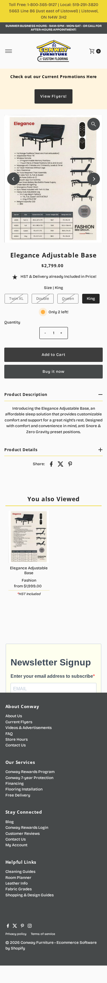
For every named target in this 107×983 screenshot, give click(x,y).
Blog (9, 821)
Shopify (18, 948)
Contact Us (15, 745)
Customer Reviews (22, 833)
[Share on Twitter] (60, 463)
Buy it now (53, 371)
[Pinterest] (22, 926)
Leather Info (16, 883)
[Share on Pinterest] (70, 463)
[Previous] (13, 179)
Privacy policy (15, 934)
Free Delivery (17, 795)
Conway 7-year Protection (29, 777)
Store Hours (16, 739)
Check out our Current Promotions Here (53, 76)
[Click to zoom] (93, 124)
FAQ (9, 733)
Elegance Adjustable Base (29, 570)
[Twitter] (15, 926)
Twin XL (16, 298)
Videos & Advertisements (28, 727)
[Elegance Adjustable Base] (29, 536)
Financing (14, 783)
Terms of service (43, 934)
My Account (16, 845)
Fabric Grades (18, 889)
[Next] (93, 179)
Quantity (12, 322)
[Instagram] (30, 926)
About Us (13, 716)
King (91, 298)
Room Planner (18, 877)
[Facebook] (8, 926)
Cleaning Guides (20, 871)
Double (42, 298)
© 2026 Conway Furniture (29, 942)
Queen (68, 298)
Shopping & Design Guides (29, 895)
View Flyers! (53, 96)
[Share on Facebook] (51, 463)
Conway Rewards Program (29, 771)
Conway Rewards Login (26, 827)
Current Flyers (18, 722)
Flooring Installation (24, 789)
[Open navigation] (8, 51)
